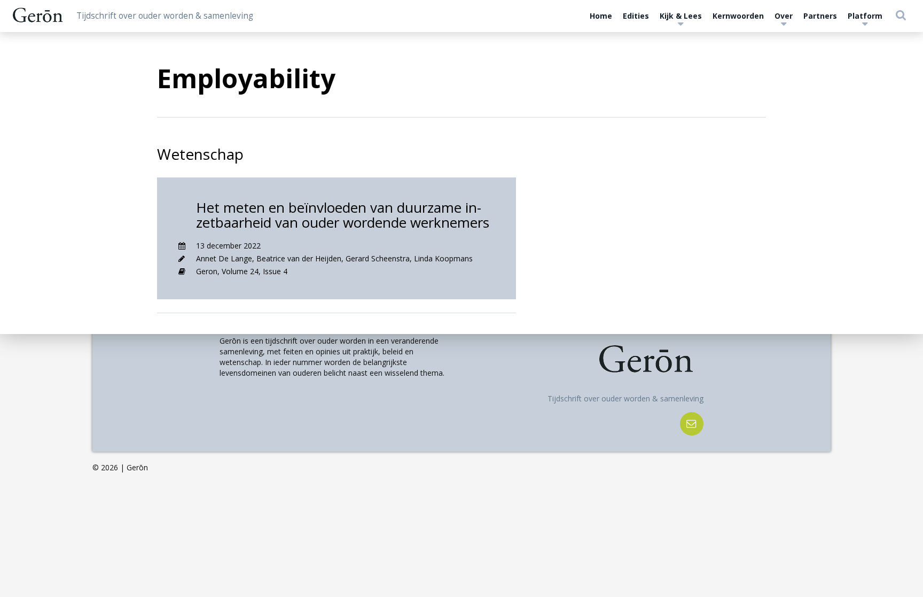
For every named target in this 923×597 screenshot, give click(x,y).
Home (601, 16)
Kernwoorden (738, 16)
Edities (636, 16)
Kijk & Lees (681, 16)
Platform (865, 16)
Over (784, 16)
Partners (820, 16)
